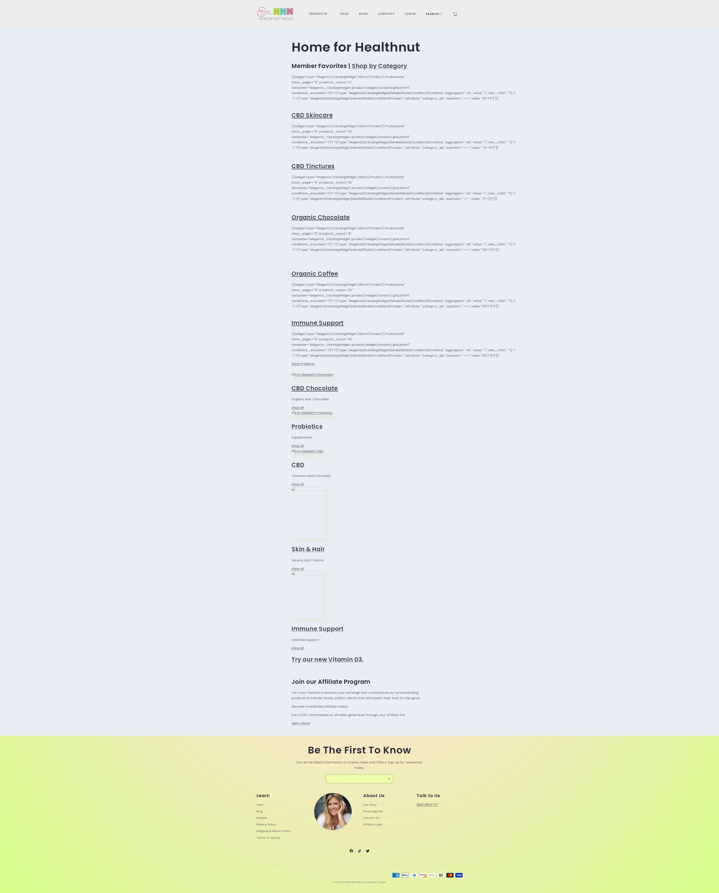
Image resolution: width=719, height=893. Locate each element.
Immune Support (318, 629)
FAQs (260, 805)
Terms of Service (269, 838)
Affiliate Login (373, 824)
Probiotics (307, 426)
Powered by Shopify (374, 882)
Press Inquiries (373, 811)
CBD (298, 465)
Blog (259, 811)
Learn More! (301, 723)
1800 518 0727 (427, 805)
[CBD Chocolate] (312, 375)
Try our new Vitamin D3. (328, 659)
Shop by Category (379, 66)
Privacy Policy (266, 824)
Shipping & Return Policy (274, 831)
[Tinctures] (307, 451)
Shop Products (303, 364)
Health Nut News (352, 882)
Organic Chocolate (321, 217)
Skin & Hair (308, 549)
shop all (298, 407)
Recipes (262, 818)
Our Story (370, 805)
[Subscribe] (389, 778)
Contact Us (371, 818)
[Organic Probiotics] (312, 413)
